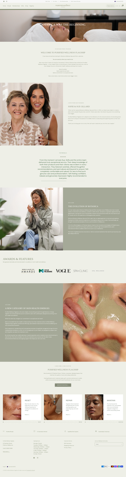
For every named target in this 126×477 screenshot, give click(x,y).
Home (4, 6)
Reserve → (27, 414)
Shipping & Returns (69, 445)
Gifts (22, 6)
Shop (26, 6)
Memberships (16, 6)
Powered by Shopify (30, 470)
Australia (119, 1)
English (4, 466)
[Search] (119, 6)
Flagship (31, 6)
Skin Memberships (59, 1)
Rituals (9, 6)
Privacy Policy (67, 447)
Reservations (110, 6)
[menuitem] (5, 6)
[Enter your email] (121, 444)
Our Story (50, 1)
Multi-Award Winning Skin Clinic (73, 1)
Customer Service (68, 440)
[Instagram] (6, 1)
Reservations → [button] (6, 451)
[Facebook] (4, 1)
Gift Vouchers (67, 443)
